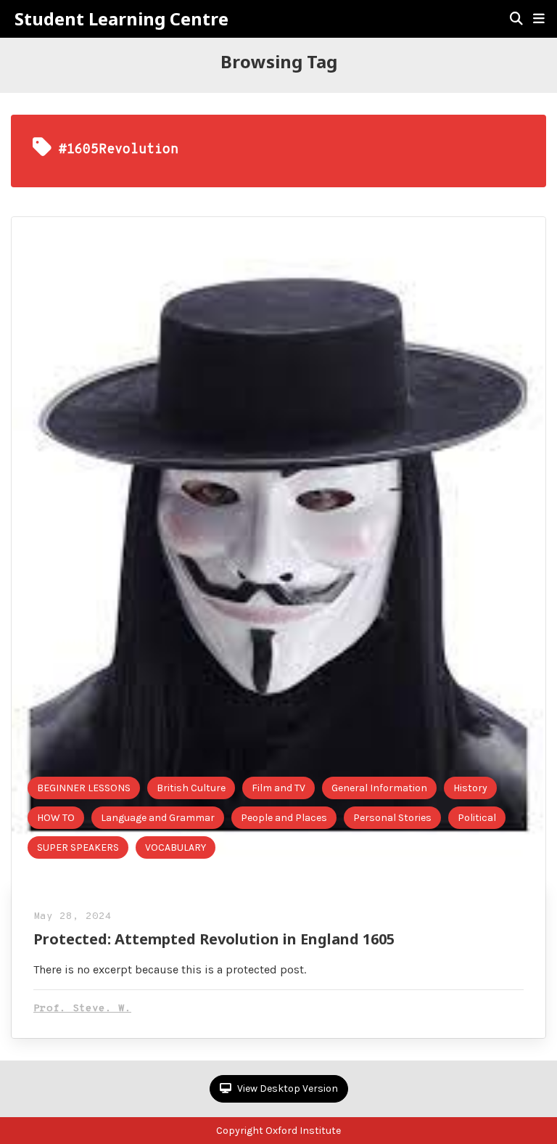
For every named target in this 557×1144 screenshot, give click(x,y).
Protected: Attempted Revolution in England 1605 (214, 939)
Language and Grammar (158, 818)
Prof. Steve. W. (82, 1008)
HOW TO (56, 818)
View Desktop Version (286, 1088)
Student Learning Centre (121, 19)
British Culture (191, 788)
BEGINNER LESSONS (84, 788)
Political (477, 818)
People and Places (284, 818)
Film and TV (278, 788)
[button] (539, 19)
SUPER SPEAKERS (78, 847)
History (470, 788)
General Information (379, 788)
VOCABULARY (175, 847)
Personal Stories (392, 818)
